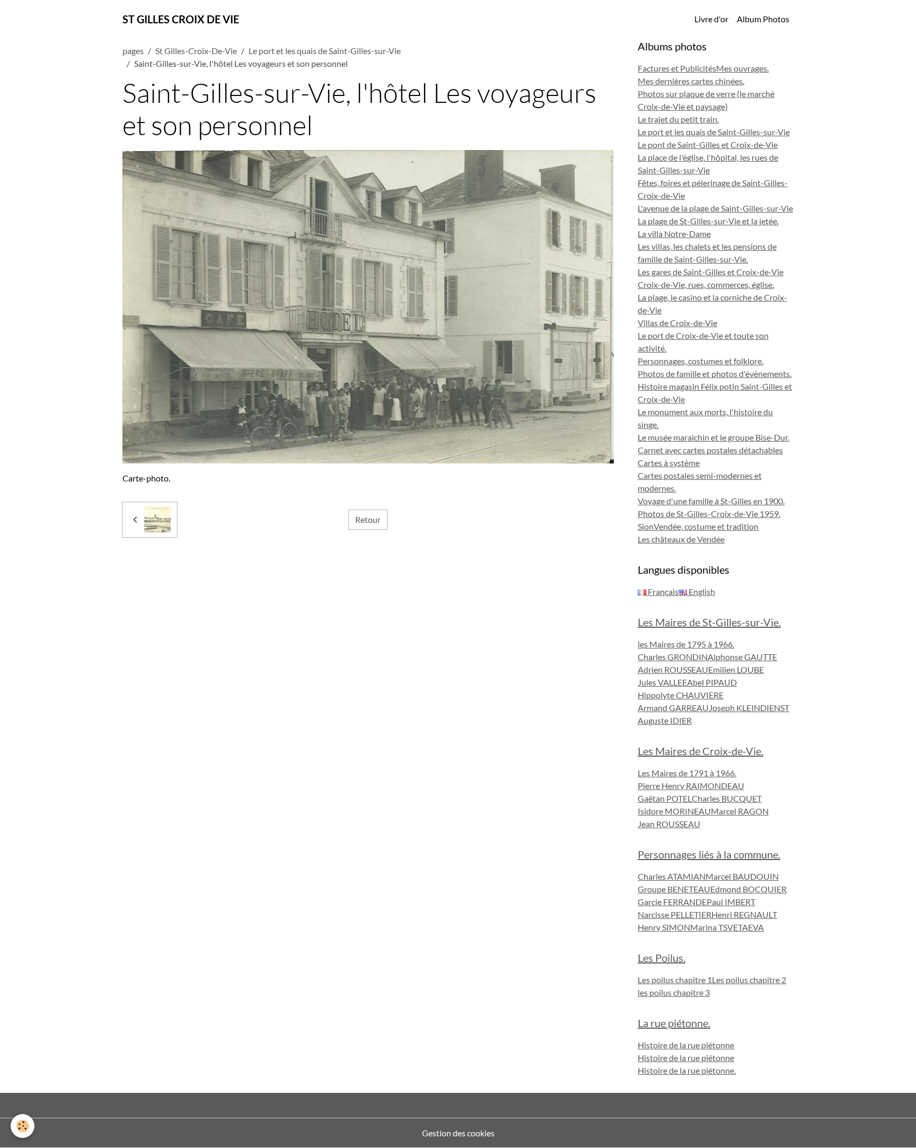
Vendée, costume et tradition (706, 526)
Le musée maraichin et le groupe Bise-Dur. (713, 437)
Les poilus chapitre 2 (749, 980)
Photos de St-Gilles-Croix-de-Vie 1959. (709, 514)
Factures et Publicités (677, 68)
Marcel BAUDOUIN (742, 876)
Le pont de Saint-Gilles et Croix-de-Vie (708, 144)
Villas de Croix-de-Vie (677, 323)
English (701, 591)
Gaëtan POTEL (665, 798)
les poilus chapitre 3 (674, 992)
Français (662, 591)
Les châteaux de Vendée (681, 539)
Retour (368, 519)
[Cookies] (22, 1126)
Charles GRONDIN (673, 657)
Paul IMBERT (731, 902)
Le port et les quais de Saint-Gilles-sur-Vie (325, 51)
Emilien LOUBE (736, 669)
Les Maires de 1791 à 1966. (687, 773)
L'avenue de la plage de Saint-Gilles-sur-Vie (715, 208)
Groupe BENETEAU (674, 889)
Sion (646, 526)
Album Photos (763, 19)
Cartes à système (669, 463)
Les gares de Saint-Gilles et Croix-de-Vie (710, 272)
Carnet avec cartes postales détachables (710, 450)
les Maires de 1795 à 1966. (686, 644)
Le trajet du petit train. (678, 119)
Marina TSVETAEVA (727, 927)
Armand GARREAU (673, 708)
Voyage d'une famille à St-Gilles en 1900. (711, 501)
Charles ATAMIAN (672, 876)
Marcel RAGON (740, 811)
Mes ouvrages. (742, 68)
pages (133, 51)
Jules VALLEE (662, 682)
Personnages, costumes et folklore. (700, 361)
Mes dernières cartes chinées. (691, 81)
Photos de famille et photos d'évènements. (714, 374)
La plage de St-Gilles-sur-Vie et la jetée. (708, 221)
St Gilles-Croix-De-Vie (196, 51)
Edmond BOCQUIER (748, 889)
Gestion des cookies (458, 1133)
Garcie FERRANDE (672, 902)
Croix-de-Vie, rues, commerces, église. (706, 284)
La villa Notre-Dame (674, 234)
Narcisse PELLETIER (674, 914)
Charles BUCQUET (727, 798)
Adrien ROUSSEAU (673, 669)
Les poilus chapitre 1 (675, 980)
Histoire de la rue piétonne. (687, 1070)
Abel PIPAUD (712, 682)
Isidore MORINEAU (674, 811)
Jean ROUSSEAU (669, 824)
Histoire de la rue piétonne (686, 1045)
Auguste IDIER (665, 720)
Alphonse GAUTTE (742, 657)
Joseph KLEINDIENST (749, 708)
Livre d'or (711, 19)
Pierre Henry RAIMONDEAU (691, 786)
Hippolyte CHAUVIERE (681, 695)
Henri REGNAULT (744, 914)
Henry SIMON (664, 927)
